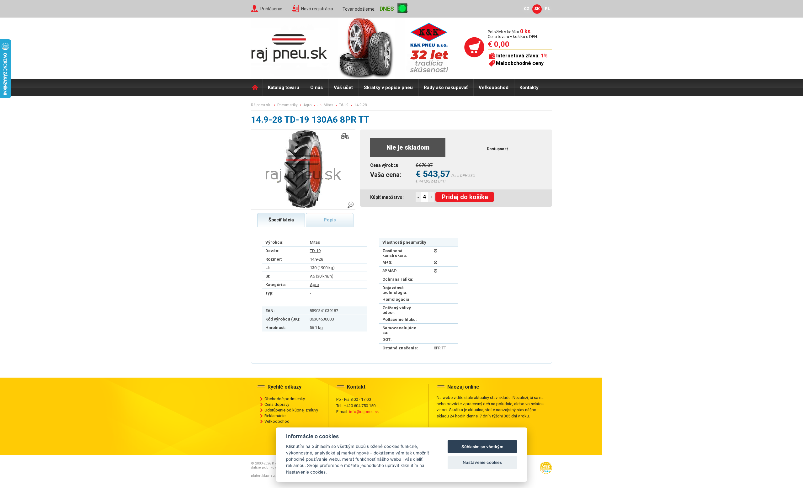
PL (547, 8)
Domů (257, 87)
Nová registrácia (317, 8)
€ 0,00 (498, 44)
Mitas (315, 242)
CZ (526, 8)
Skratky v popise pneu (388, 87)
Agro (314, 284)
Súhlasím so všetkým (482, 446)
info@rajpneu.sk (364, 411)
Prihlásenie (271, 8)
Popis (330, 219)
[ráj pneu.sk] (291, 46)
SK (537, 8)
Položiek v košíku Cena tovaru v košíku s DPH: (513, 34)
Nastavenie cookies (482, 462)
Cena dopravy (276, 404)
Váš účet (343, 87)
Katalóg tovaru (283, 87)
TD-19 (315, 250)
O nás (316, 87)
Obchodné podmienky (284, 398)
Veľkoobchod (493, 87)
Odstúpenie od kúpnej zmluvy (291, 410)
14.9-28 (316, 259)
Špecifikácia (281, 219)
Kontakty (529, 87)
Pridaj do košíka (465, 197)
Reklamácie (274, 415)
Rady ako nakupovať (446, 87)
